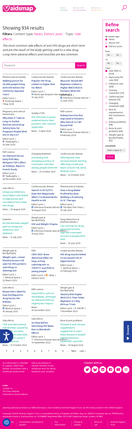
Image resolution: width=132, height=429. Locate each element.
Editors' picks (115, 46)
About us (96, 8)
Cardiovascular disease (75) (116, 98)
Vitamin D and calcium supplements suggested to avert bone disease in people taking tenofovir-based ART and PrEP (72, 333)
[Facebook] (110, 369)
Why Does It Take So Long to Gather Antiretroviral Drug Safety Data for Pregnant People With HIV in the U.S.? (15, 126)
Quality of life (38, 113)
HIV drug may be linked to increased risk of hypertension (73, 258)
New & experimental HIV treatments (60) (117, 114)
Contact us (8, 388)
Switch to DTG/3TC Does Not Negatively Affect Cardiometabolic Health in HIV (44, 195)
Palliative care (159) (116, 85)
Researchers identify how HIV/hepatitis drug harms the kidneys (14, 297)
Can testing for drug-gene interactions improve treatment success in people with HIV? (72, 232)
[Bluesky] (95, 369)
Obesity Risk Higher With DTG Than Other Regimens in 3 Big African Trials (72, 300)
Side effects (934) (115, 73)
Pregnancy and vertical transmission (14, 113)
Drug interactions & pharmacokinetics (69, 221)
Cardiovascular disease (42, 77)
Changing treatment (41, 154)
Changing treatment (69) (116, 105)
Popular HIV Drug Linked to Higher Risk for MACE (43, 84)
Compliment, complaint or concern (31, 423)
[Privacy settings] (6, 422)
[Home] (31, 8)
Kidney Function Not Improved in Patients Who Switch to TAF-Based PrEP (72, 121)
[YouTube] (118, 369)
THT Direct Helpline (11, 391)
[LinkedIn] (102, 369)
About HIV (78, 8)
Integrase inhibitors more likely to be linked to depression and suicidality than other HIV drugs (15, 199)
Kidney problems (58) (117, 124)
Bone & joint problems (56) (116, 130)
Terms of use (98, 423)
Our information (59, 423)
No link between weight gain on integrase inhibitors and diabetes (16, 228)
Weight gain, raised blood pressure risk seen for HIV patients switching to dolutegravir (14, 264)
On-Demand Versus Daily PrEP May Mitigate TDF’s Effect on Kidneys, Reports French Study (14, 162)
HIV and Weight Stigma (44, 224)
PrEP (33, 251)
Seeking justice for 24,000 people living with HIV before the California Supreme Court (14, 87)
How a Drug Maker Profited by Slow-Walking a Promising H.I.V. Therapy (71, 195)
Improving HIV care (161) (116, 79)
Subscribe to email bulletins (15, 394)
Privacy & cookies (78, 423)
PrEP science (66, 111)
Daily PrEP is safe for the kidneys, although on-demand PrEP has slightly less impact (43, 299)
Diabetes (7, 219)
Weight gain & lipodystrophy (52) (116, 138)
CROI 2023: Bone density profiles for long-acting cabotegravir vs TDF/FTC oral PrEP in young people (42, 263)
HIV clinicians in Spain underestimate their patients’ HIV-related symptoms (43, 122)
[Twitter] (87, 369)
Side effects (8, 188)
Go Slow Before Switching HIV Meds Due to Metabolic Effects (42, 328)
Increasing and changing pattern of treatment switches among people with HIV (44, 163)
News (63, 8)
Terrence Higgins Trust (118, 423)
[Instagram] (126, 369)
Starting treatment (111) (116, 92)
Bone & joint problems (71, 320)
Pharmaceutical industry (14, 77)
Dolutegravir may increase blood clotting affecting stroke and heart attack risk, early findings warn (73, 164)
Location (110, 146)
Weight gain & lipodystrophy (38, 219)
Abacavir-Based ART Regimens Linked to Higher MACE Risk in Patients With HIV (71, 86)
